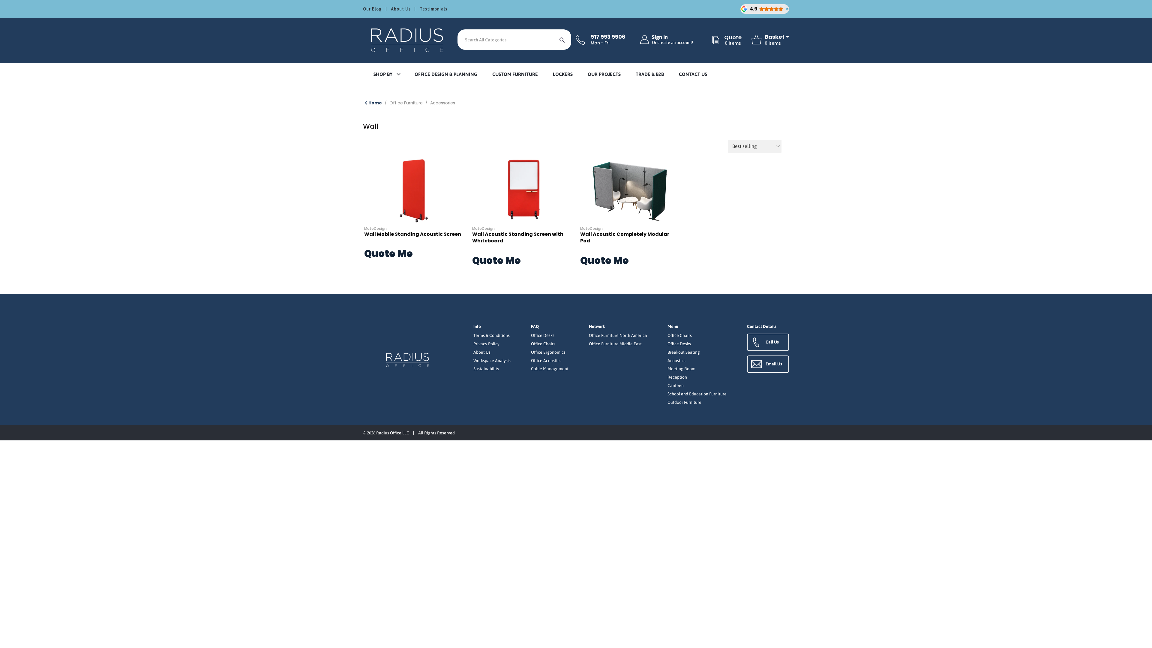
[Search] (562, 39)
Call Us (772, 342)
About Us (401, 9)
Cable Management (549, 368)
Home (375, 103)
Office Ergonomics (548, 352)
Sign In (672, 39)
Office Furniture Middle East (615, 343)
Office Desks (542, 335)
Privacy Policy (486, 343)
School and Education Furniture (697, 394)
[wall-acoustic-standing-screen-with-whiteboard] (522, 191)
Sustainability (486, 368)
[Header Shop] (408, 40)
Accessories (442, 103)
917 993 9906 (608, 37)
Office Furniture (406, 103)
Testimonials (433, 9)
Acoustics (677, 360)
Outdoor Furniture (684, 402)
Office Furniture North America (618, 335)
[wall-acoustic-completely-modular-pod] (630, 191)
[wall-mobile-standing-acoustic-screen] (414, 191)
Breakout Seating (684, 352)
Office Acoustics (546, 360)
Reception (677, 377)
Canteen (676, 385)
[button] (387, 74)
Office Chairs (543, 343)
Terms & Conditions (491, 335)
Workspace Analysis (492, 360)
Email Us (774, 364)
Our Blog (372, 9)
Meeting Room (681, 368)
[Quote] (715, 40)
